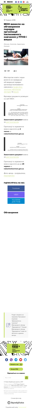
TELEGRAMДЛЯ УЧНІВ (16, 201)
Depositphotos (9, 176)
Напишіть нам (27, 1)
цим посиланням (12, 122)
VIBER (16, 195)
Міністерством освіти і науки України (15, 386)
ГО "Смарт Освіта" (19, 384)
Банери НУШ (14, 369)
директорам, (21, 44)
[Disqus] (16, 238)
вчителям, (14, 44)
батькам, (7, 44)
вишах (16, 92)
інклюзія (7, 46)
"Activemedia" (22, 407)
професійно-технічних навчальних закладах (13, 89)
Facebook (16, 188)
